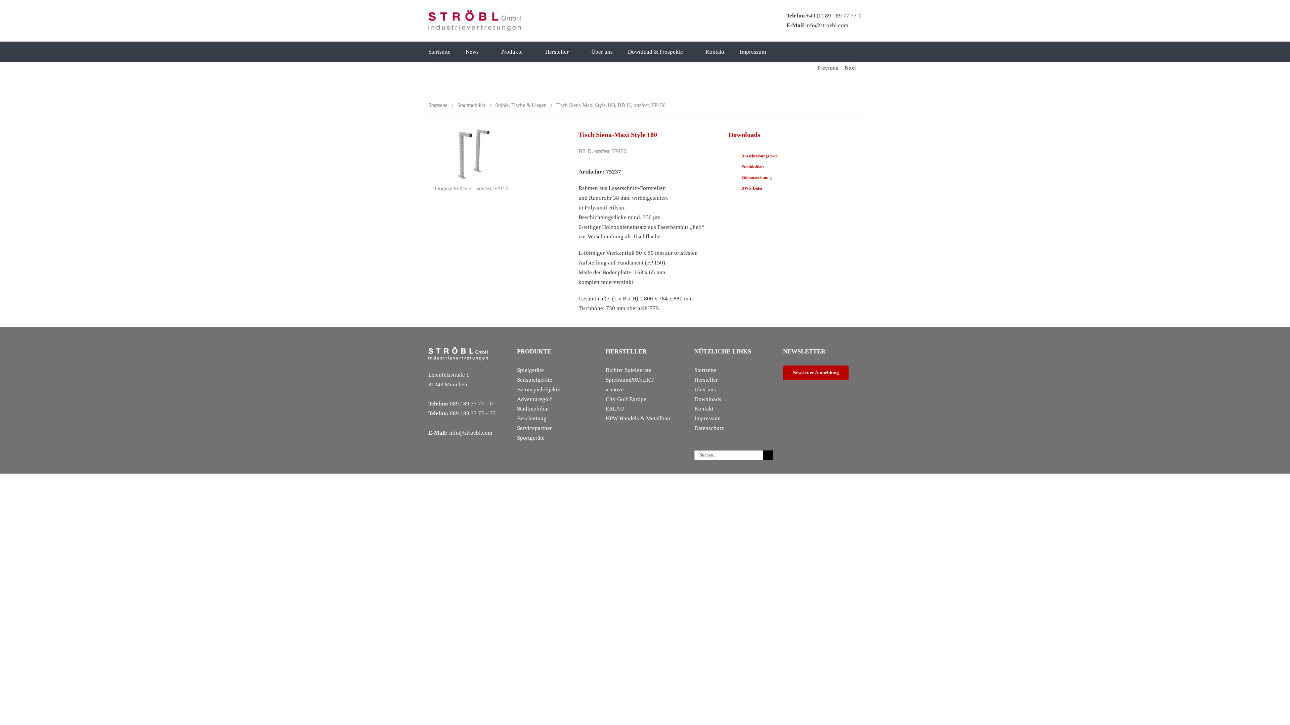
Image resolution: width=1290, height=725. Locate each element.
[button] (790, 52)
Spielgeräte (530, 370)
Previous (827, 68)
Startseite (437, 105)
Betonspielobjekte (538, 389)
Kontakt (704, 408)
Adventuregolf (534, 399)
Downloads (707, 399)
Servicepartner (534, 428)
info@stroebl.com (817, 25)
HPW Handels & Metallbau (638, 418)
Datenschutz (709, 428)
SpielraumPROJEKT (630, 380)
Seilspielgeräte (534, 380)
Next (850, 68)
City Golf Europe (626, 399)
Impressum (707, 418)
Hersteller (706, 380)
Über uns (705, 389)
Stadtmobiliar (471, 105)
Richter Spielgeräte (628, 370)
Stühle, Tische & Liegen (521, 105)
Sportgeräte (531, 438)
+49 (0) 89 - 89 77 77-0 (824, 15)
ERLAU (615, 408)
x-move (615, 389)
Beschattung (532, 418)
